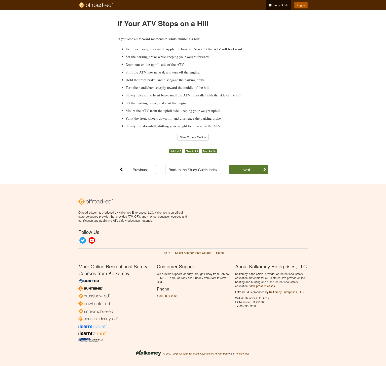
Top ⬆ (166, 253)
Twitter (82, 240)
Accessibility (206, 353)
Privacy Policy (222, 353)
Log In (301, 5)
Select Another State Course (193, 253)
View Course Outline (193, 137)
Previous (140, 169)
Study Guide (280, 5)
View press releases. (262, 286)
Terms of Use (242, 353)
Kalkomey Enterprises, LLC (286, 292)
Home (220, 253)
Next (246, 169)
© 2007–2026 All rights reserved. (181, 353)
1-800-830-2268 (167, 296)
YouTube (92, 240)
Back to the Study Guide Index (193, 169)
